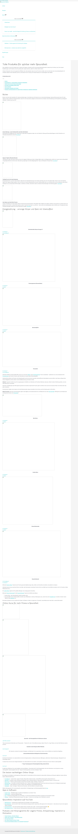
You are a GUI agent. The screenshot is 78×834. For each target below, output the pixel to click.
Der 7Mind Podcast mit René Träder (12, 820)
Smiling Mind (7, 794)
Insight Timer (7, 792)
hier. (47, 788)
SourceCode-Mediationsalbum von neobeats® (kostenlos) (16, 821)
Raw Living (7, 781)
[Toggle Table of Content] (3, 78)
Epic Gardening (8, 803)
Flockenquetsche (36, 374)
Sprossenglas (51, 391)
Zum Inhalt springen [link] (4, 0)
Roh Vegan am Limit (9, 808)
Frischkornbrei (6, 376)
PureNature (7, 778)
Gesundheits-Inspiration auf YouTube (11, 88)
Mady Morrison (8, 802)
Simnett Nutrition (8, 806)
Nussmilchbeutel (20, 593)
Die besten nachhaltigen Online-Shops (12, 85)
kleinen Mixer (9, 584)
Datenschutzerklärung (30, 831)
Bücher (6, 81)
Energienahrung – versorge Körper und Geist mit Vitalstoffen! (16, 82)
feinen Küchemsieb (11, 593)
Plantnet (6, 797)
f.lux (6, 795)
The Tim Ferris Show (9, 818)
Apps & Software (8, 86)
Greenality (7, 785)
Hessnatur (7, 784)
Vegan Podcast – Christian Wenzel (12, 815)
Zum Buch (18, 134)
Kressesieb (16, 392)
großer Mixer (6, 590)
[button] (5, 15)
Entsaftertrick (52, 596)
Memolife (7, 780)
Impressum (23, 831)
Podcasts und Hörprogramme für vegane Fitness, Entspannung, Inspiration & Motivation (21, 89)
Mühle (29, 374)
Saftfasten (12, 598)
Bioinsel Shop (7, 783)
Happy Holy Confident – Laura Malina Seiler (13, 817)
